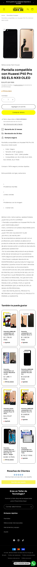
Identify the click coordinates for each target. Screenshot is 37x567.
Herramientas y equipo (11, 527)
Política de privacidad (28, 555)
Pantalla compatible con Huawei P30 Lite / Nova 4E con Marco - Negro (9, 451)
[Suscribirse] (31, 506)
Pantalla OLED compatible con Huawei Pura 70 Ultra (9, 411)
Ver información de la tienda (13, 124)
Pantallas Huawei (12, 15)
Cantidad (4, 95)
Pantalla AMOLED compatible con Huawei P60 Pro (10, 333)
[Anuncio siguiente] (33, 2)
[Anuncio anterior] (4, 2)
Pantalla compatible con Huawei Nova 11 (26, 333)
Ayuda (6, 532)
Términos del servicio (14, 558)
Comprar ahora (19, 112)
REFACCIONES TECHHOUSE (17, 552)
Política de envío (26, 558)
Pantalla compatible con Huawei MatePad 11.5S (9, 372)
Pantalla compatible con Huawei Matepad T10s (26, 450)
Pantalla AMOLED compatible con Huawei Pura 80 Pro (27, 372)
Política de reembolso (14, 555)
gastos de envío (19, 85)
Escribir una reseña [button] (18, 482)
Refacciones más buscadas (13, 523)
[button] (4, 9)
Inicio (3, 15)
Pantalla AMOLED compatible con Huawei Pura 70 (27, 410)
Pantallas (7, 518)
